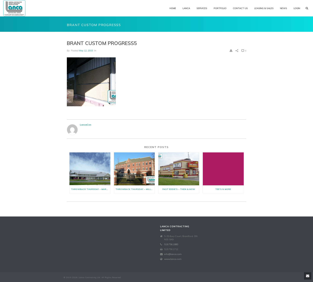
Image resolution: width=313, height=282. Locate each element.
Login (297, 8)
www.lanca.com (172, 259)
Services (202, 8)
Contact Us (240, 8)
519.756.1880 (171, 244)
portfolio (220, 8)
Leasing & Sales (264, 8)
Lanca (186, 8)
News (283, 8)
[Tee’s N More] (223, 168)
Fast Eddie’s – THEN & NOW (179, 189)
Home (173, 8)
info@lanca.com (173, 254)
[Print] (231, 50)
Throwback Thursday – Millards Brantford (135, 189)
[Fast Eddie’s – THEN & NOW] (178, 168)
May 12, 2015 (86, 50)
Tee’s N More (223, 189)
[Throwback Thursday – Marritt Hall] (89, 168)
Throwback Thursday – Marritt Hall (90, 189)
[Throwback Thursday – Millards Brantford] (134, 168)
